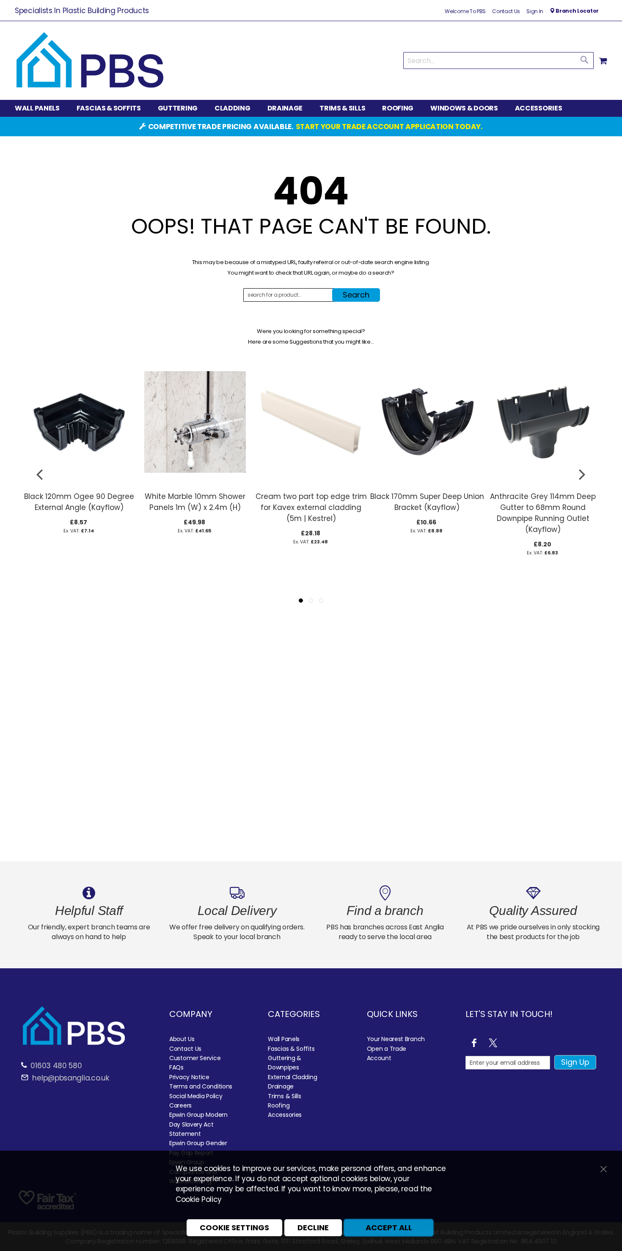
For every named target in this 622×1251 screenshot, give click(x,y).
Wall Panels (284, 1039)
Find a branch (385, 911)
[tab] (311, 108)
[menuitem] (41, 108)
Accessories (285, 1114)
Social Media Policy (195, 1096)
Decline (313, 1227)
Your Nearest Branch (396, 1039)
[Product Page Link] (79, 483)
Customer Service (194, 1058)
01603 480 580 (56, 1066)
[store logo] (90, 60)
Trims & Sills (284, 1096)
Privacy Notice (189, 1077)
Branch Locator (576, 10)
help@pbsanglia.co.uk (69, 1078)
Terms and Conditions (200, 1086)
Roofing (278, 1105)
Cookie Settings (234, 1227)
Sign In (534, 11)
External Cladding (292, 1077)
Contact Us (506, 11)
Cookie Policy (199, 1199)
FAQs (176, 1067)
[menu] (311, 108)
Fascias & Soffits (291, 1048)
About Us (182, 1039)
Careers (180, 1105)
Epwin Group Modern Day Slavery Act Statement (198, 1124)
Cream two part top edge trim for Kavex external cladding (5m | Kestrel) (311, 507)
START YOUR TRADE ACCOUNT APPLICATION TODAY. (389, 126)
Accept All (389, 1227)
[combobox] (498, 60)
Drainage (281, 1086)
